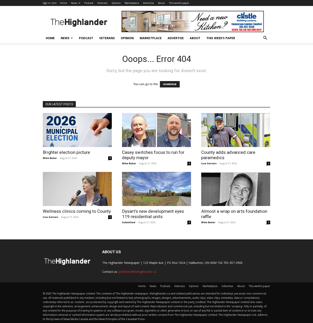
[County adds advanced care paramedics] (235, 130)
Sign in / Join (50, 2)
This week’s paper (179, 2)
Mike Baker (50, 158)
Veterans (102, 2)
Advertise (148, 2)
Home (63, 2)
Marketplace (132, 2)
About (161, 2)
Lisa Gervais (209, 163)
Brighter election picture (66, 152)
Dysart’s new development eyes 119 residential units (153, 214)
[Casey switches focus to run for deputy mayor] (156, 130)
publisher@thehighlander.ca (137, 272)
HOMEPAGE (170, 84)
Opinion (116, 2)
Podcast (88, 2)
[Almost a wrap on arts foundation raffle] (235, 189)
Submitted (128, 222)
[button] (265, 38)
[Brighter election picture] (77, 130)
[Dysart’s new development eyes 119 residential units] (156, 189)
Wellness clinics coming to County (77, 211)
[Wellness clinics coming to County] (77, 189)
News (74, 2)
